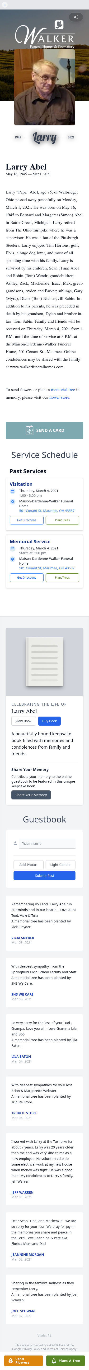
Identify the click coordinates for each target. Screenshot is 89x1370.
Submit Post (44, 875)
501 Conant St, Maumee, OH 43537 (47, 510)
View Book (23, 721)
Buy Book (49, 721)
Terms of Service (58, 1349)
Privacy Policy (31, 1349)
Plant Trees (62, 520)
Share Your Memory (31, 795)
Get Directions (26, 520)
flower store (59, 397)
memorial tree (63, 389)
